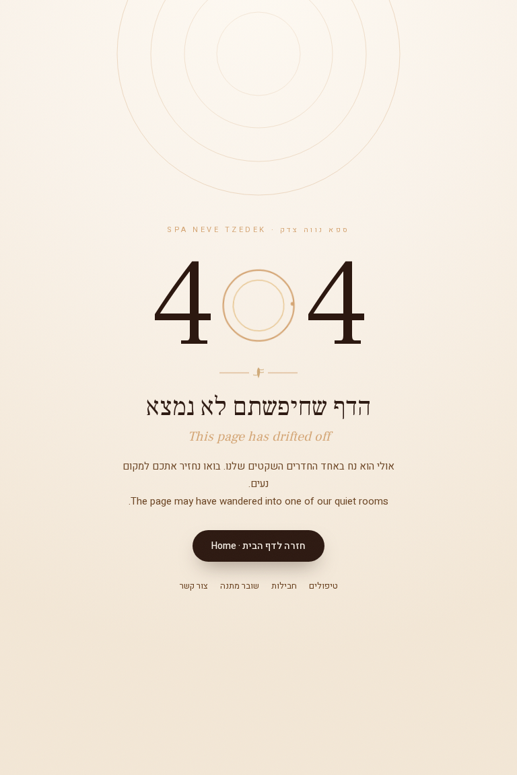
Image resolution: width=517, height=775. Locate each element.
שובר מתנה (239, 585)
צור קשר (194, 585)
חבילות (284, 585)
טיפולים (323, 585)
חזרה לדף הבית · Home (258, 546)
